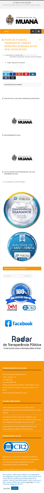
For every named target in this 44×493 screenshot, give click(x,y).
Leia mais (29, 482)
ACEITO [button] (14, 488)
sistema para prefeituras (29, 457)
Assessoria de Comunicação (14, 55)
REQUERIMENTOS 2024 (12, 135)
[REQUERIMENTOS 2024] (22, 120)
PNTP (11, 469)
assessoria (17, 459)
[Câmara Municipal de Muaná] (22, 19)
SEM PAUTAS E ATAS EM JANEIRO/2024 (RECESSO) (21, 98)
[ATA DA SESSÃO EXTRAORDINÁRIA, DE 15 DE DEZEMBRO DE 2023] (22, 157)
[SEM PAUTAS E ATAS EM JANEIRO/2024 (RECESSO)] (22, 94)
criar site (15, 457)
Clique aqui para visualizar (16, 63)
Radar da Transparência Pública (26, 469)
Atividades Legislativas (17, 57)
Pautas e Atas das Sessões (33, 57)
